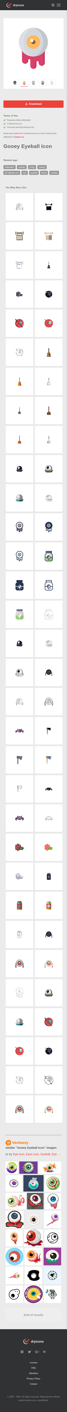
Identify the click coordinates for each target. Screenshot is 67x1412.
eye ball (57, 1154)
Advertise (33, 1373)
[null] (12, 1167)
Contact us (19, 137)
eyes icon (32, 1154)
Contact (33, 1384)
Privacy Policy (33, 1378)
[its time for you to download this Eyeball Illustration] (33, 1183)
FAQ (33, 1368)
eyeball (45, 1154)
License (33, 1362)
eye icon (18, 1154)
